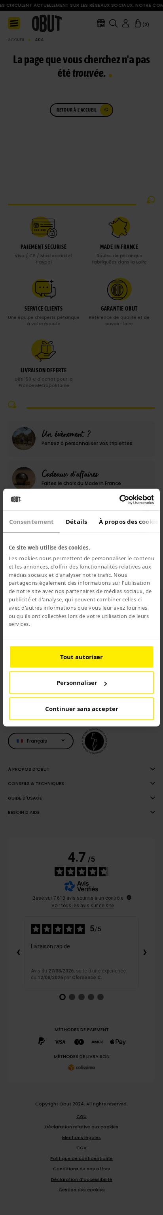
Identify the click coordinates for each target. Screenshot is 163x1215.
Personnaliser (77, 683)
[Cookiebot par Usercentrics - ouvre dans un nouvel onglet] (119, 500)
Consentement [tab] (31, 521)
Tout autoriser (81, 657)
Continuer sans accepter (81, 709)
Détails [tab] (76, 521)
